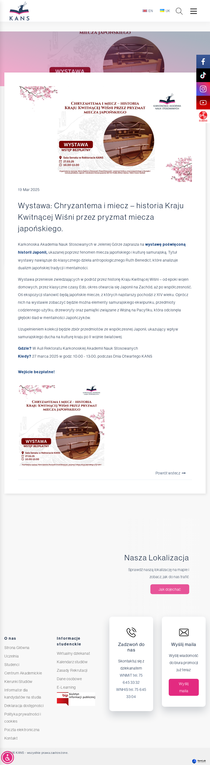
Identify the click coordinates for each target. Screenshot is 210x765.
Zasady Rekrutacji (72, 670)
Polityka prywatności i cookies (22, 717)
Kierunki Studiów (18, 681)
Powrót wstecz (168, 473)
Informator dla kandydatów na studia (22, 693)
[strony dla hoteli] (197, 761)
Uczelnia (11, 656)
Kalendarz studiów (72, 662)
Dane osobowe (69, 679)
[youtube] (203, 102)
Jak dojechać (170, 589)
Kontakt (11, 738)
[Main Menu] (193, 11)
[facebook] (203, 61)
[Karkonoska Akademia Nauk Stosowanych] (30, 11)
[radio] (203, 116)
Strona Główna (17, 647)
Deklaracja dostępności (23, 705)
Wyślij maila (183, 687)
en (150, 11)
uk (168, 11)
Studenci (11, 664)
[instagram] (203, 89)
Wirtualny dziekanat (73, 653)
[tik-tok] (203, 75)
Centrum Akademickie (23, 673)
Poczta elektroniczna (22, 730)
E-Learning (66, 687)
